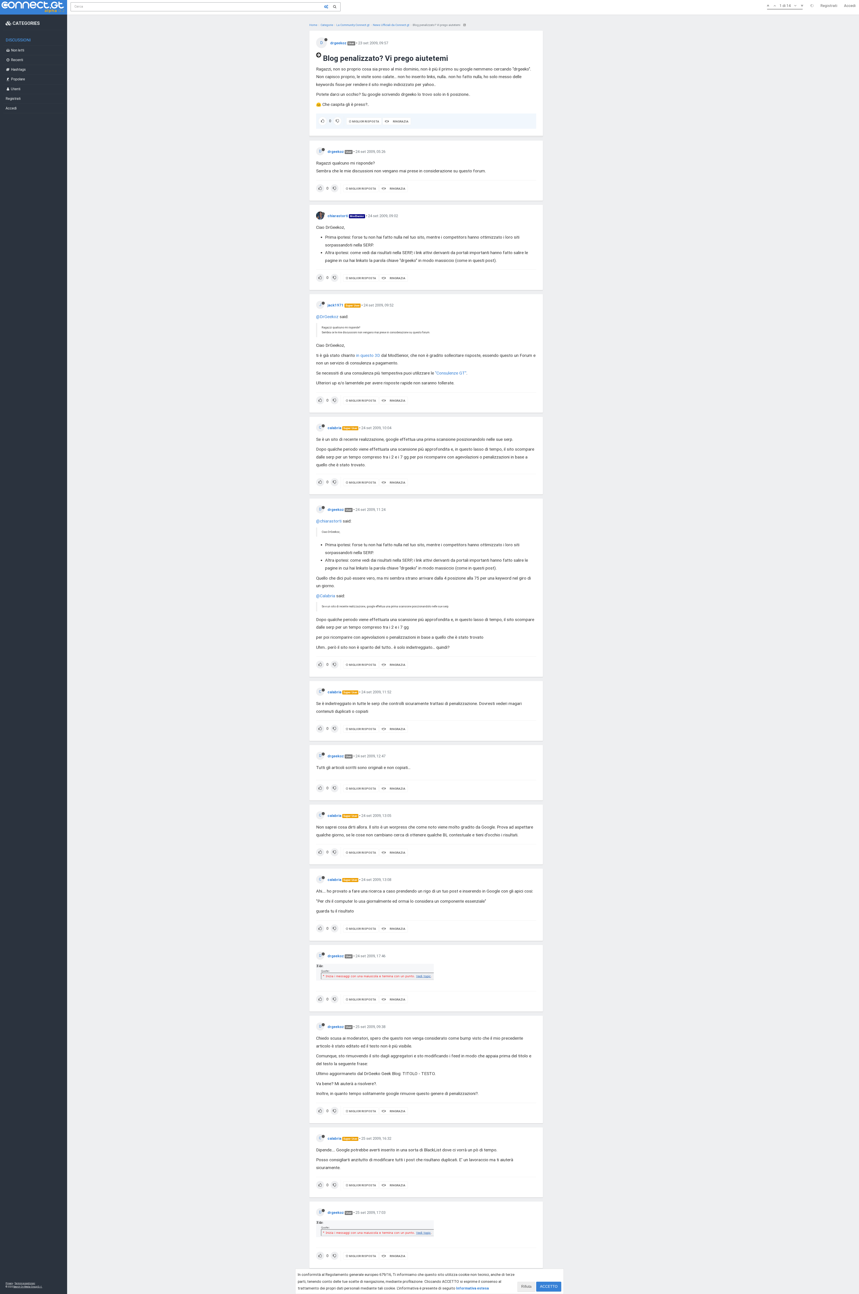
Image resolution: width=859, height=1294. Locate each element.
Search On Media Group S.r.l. (27, 1286)
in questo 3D (368, 355)
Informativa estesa (472, 1288)
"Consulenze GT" (450, 373)
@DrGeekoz (327, 316)
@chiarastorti (329, 521)
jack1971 (335, 305)
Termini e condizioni (25, 1283)
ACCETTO (548, 1286)
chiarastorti (337, 216)
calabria (334, 428)
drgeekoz (338, 43)
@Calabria (325, 595)
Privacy (9, 1283)
